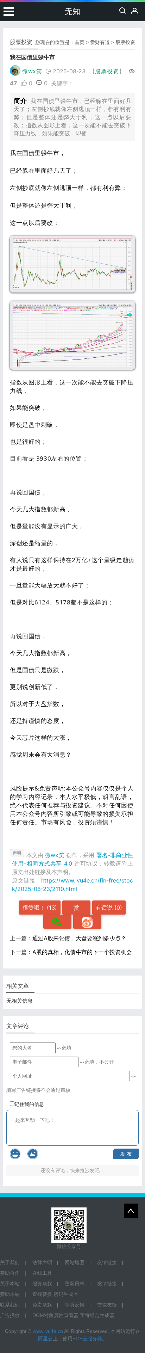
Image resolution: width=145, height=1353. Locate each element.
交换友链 (107, 1305)
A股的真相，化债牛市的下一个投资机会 (82, 951)
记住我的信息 (29, 1104)
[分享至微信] (57, 922)
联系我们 (10, 1305)
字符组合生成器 (97, 1315)
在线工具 (42, 1273)
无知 (72, 11)
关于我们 (10, 1262)
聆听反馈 (74, 1305)
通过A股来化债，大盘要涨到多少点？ (79, 938)
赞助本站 (10, 1294)
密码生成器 (65, 1294)
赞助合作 (10, 1273)
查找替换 (42, 1294)
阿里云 (45, 1338)
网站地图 (74, 1262)
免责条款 (42, 1305)
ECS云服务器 (87, 1338)
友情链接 (107, 1262)
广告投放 (10, 1315)
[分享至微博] (87, 922)
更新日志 (74, 1283)
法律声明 (42, 1262)
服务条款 (42, 1283)
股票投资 (125, 42)
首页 (79, 42)
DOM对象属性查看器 (55, 1315)
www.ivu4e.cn (48, 1331)
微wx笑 (32, 71)
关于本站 (10, 1283)
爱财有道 (100, 42)
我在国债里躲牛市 (32, 57)
